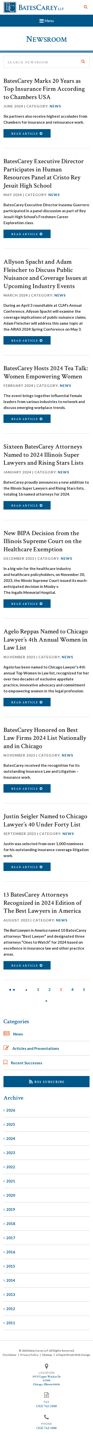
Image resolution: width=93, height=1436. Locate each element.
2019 (10, 1209)
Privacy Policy (29, 1354)
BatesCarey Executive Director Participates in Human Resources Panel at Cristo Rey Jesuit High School (43, 173)
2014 (10, 1280)
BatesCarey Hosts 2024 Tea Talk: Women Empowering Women (45, 372)
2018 (10, 1223)
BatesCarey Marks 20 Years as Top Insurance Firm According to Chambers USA (44, 89)
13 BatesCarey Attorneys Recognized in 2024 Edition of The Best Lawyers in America (42, 902)
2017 (10, 1237)
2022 (10, 1167)
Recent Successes (26, 1063)
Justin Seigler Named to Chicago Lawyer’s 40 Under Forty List (45, 820)
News (55, 106)
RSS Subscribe (49, 1082)
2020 (10, 1195)
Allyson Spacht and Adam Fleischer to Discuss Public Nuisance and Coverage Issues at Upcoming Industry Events (45, 273)
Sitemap (47, 1354)
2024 (10, 1138)
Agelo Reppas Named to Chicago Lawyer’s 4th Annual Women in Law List (45, 639)
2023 (10, 1152)
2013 (10, 1294)
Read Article (25, 134)
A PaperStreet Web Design (73, 1354)
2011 (10, 1323)
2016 (10, 1252)
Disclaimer (10, 1354)
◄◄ (11, 989)
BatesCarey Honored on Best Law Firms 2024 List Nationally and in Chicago (44, 738)
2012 (10, 1308)
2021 (10, 1181)
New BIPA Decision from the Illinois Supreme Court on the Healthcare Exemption (42, 541)
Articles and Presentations (35, 1048)
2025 (10, 1124)
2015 (10, 1266)
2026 (10, 1110)
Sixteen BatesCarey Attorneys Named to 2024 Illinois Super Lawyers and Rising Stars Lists (43, 454)
